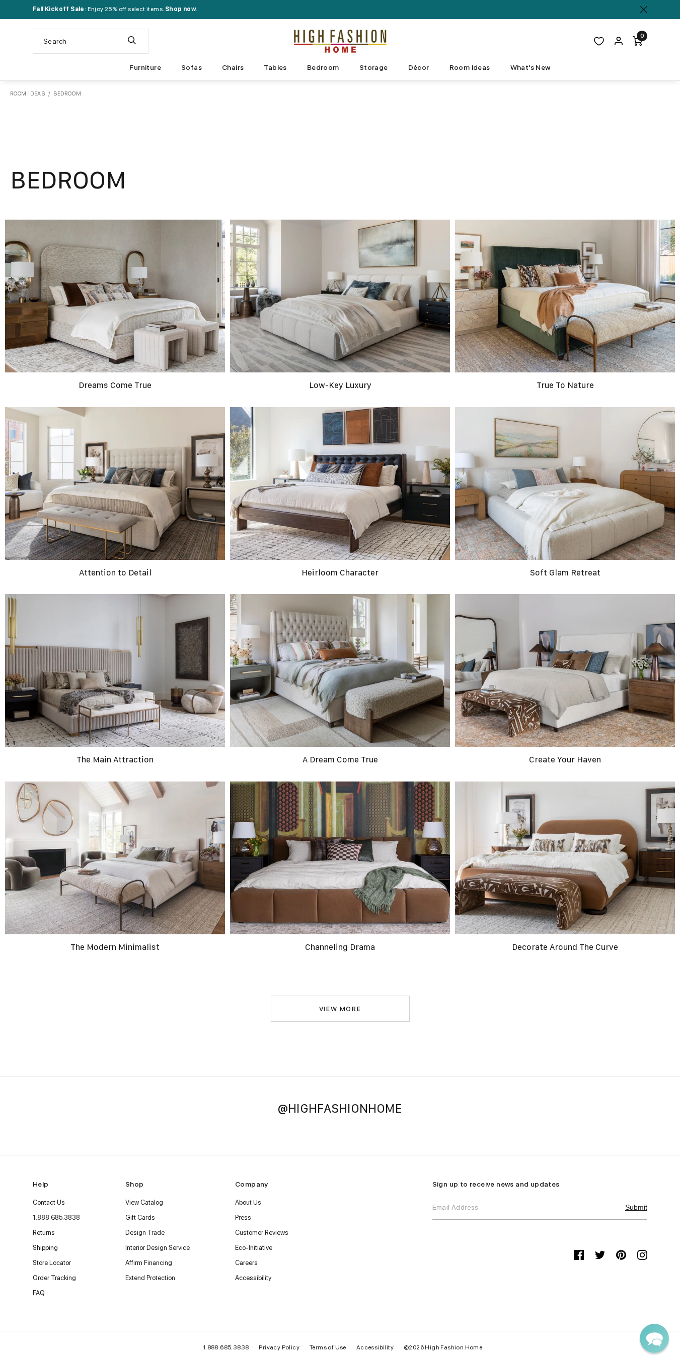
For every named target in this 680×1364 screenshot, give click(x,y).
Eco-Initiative (253, 1247)
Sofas (191, 67)
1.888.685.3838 (56, 1217)
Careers (246, 1262)
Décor (418, 67)
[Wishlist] (598, 41)
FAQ (39, 1293)
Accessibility (253, 1278)
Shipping (45, 1247)
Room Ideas (469, 67)
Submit (636, 1207)
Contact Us (49, 1202)
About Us (248, 1202)
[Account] (619, 41)
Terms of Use (328, 1347)
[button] (654, 1338)
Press (243, 1217)
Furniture (145, 67)
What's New (530, 67)
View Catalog (144, 1202)
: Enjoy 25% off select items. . (115, 9)
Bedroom (323, 67)
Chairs (233, 67)
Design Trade (145, 1232)
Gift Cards (140, 1217)
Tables (275, 67)
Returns (44, 1232)
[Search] (132, 41)
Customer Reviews (261, 1232)
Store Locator (52, 1262)
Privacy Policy (279, 1347)
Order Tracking (54, 1278)
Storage (373, 67)
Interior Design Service (157, 1247)
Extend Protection (150, 1278)
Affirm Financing (148, 1262)
